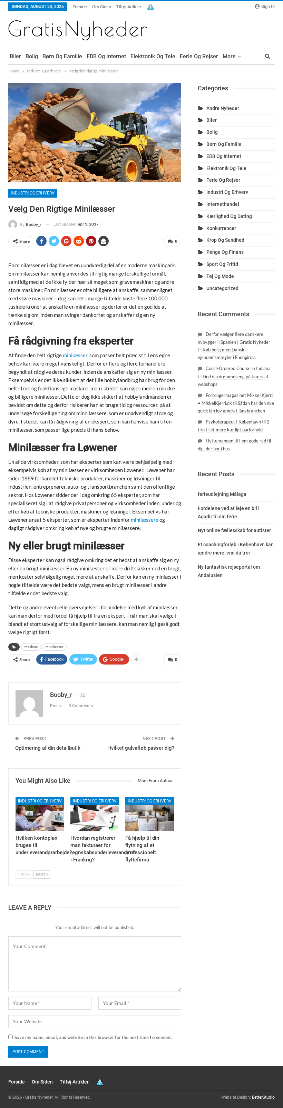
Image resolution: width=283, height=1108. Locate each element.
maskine (31, 647)
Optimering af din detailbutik (47, 748)
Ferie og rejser (199, 56)
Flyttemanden (219, 440)
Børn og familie (62, 56)
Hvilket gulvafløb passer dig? (140, 748)
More (229, 56)
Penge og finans (225, 252)
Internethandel (222, 204)
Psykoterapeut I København (233, 422)
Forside (79, 6)
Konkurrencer (221, 228)
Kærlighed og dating (229, 216)
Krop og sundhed (225, 240)
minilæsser (54, 647)
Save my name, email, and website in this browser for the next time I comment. (93, 1037)
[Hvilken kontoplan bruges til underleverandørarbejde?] (40, 814)
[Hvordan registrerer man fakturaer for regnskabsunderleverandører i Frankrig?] (94, 814)
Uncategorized (222, 288)
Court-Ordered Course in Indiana (238, 368)
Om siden (101, 6)
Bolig (32, 56)
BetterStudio (263, 1097)
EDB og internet (106, 56)
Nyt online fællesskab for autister (234, 530)
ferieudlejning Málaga (222, 494)
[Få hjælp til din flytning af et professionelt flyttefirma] (149, 814)
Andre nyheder (222, 108)
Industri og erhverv (33, 193)
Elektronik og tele (152, 56)
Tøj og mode (220, 276)
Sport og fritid (222, 264)
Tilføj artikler (128, 6)
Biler (15, 56)
